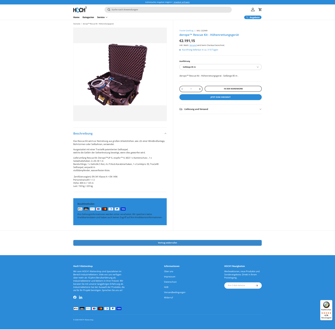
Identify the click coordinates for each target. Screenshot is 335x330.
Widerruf (168, 297)
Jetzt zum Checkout (221, 97)
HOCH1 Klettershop (86, 320)
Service (101, 17)
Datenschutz (170, 281)
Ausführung (184, 61)
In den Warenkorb (233, 88)
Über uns (168, 271)
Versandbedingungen (174, 292)
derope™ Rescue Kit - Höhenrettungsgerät (98, 24)
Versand (193, 45)
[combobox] (168, 10)
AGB (166, 287)
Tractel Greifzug (186, 30)
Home (76, 17)
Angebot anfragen (181, 2)
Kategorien (88, 17)
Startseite (76, 24)
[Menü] (330, 301)
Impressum (169, 276)
